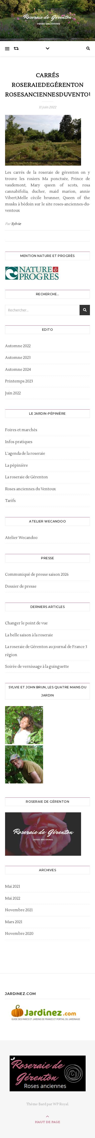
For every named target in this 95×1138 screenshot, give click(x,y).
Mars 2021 (13, 922)
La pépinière (16, 465)
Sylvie (16, 224)
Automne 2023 (18, 357)
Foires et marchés (21, 430)
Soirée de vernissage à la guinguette (37, 666)
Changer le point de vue (26, 623)
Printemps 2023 (19, 381)
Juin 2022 (13, 393)
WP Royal (60, 1104)
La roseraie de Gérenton (26, 477)
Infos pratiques (18, 442)
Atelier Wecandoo (21, 537)
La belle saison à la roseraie (29, 635)
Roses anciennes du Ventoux (30, 489)
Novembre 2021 (19, 910)
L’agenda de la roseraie (25, 453)
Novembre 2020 (19, 933)
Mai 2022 (12, 898)
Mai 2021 (12, 886)
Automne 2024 (18, 369)
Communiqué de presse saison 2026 (37, 574)
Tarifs (10, 500)
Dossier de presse (20, 586)
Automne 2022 (18, 346)
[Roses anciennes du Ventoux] (47, 19)
